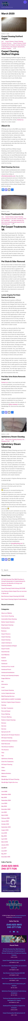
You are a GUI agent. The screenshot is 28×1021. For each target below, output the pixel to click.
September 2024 (6, 800)
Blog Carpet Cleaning (11, 439)
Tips (2, 755)
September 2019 (5, 827)
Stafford (3, 48)
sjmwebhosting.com (16, 543)
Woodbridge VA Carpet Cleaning (10, 779)
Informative (4, 684)
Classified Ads (5, 651)
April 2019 (4, 839)
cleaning (18, 45)
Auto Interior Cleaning (7, 616)
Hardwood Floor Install (7, 666)
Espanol (3, 657)
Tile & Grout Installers (7, 746)
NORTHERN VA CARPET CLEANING (11, 699)
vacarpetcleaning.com (20, 915)
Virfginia (9, 48)
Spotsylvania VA (5, 731)
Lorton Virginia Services (8, 693)
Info (23, 439)
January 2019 (4, 845)
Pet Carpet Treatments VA (12, 214)
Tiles (2, 752)
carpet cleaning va (6, 218)
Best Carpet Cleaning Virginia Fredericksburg (14, 599)
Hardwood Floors (6, 669)
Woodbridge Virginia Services (9, 782)
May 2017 (4, 853)
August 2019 (4, 830)
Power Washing (5, 714)
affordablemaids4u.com (8, 176)
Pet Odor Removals (17, 220)
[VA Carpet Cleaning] (5, 5)
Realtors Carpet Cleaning (8, 720)
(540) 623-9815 (10, 865)
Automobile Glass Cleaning (9, 619)
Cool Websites (5, 654)
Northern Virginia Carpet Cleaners (10, 702)
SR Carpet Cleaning (6, 737)
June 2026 (4, 791)
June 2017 (4, 850)
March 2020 (4, 815)
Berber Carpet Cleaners (8, 622)
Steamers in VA (5, 441)
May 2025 (4, 797)
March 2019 (4, 842)
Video (3, 767)
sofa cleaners (13, 46)
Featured (3, 43)
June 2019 (4, 833)
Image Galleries (5, 678)
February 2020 (5, 818)
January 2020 (5, 821)
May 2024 (4, 806)
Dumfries (23, 45)
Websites (4, 776)
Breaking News (5, 628)
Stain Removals (5, 743)
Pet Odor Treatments (17, 218)
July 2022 (4, 812)
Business (19, 439)
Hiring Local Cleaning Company (10, 675)
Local (2, 687)
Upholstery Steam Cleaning (13, 437)
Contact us (20, 119)
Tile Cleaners (5, 749)
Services (9, 43)
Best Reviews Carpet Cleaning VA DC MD (12, 596)
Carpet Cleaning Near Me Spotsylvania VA (14, 1013)
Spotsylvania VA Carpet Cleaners (10, 734)
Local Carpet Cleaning (7, 690)
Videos (3, 770)
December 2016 (5, 856)
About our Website (6, 613)
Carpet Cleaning (18, 41)
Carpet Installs (5, 648)
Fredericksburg (5, 46)
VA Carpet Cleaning (6, 764)
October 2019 (5, 824)
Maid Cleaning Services (7, 696)
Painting (3, 705)
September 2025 (6, 794)
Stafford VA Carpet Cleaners (9, 740)
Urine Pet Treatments (7, 761)
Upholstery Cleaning (7, 758)
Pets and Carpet (5, 711)
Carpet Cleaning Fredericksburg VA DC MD (13, 588)
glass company (13, 404)
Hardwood (4, 663)
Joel (2, 41)
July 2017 (3, 847)
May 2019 (4, 836)
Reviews (3, 723)
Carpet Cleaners (9, 41)
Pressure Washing (6, 717)
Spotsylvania (21, 46)
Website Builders (6, 773)
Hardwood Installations (7, 672)
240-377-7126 (9, 868)
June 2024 (4, 803)
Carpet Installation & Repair (9, 645)
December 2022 (5, 809)
